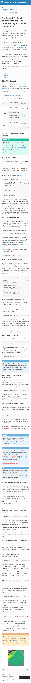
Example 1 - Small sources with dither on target (15, 9)
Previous (6, 669)
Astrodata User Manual (17, 244)
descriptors (7, 240)
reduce (19, 58)
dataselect (6, 72)
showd (5, 73)
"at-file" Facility (6, 423)
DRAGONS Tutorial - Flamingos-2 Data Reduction (16, 2)
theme (16, 679)
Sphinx (9, 679)
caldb (5, 77)
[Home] (2, 7)
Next (25, 669)
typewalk (6, 75)
